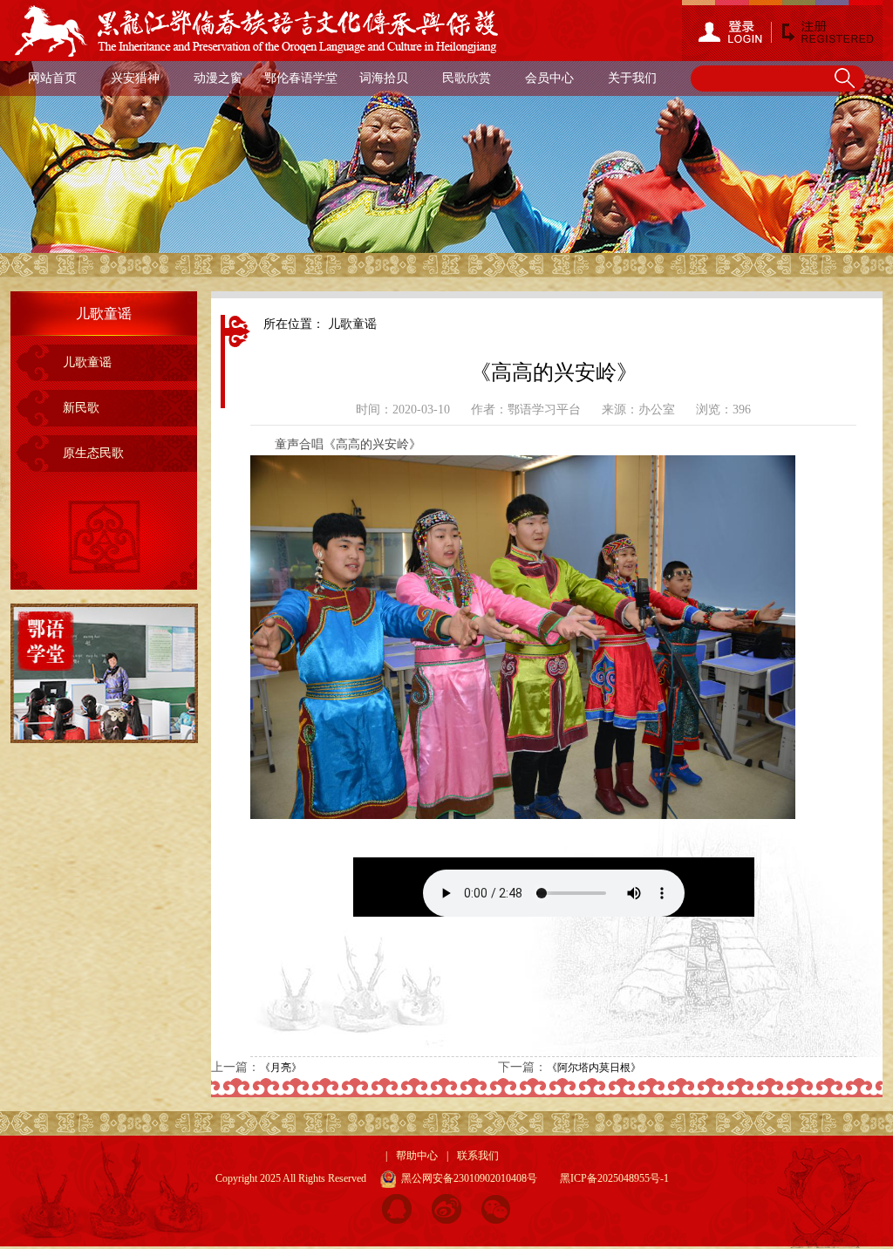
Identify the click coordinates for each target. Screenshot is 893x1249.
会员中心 (549, 78)
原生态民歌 (93, 453)
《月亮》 (281, 1067)
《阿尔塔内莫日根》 (594, 1067)
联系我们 (478, 1156)
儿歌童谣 (87, 362)
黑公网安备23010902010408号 (466, 1178)
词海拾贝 (383, 78)
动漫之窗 (218, 78)
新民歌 (81, 407)
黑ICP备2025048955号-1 (614, 1178)
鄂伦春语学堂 (300, 78)
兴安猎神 (135, 78)
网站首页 (52, 78)
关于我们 (632, 78)
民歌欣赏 (466, 78)
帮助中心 (417, 1156)
